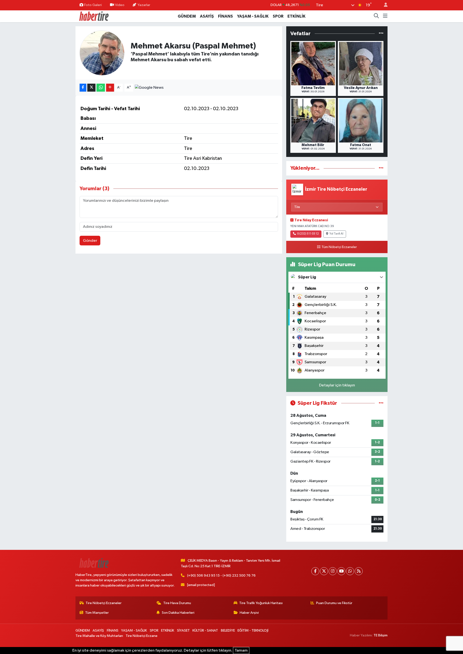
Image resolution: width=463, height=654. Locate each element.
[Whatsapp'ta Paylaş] (100, 88)
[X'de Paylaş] (91, 88)
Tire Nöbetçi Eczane (141, 636)
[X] (324, 571)
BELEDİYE (228, 630)
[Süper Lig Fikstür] (381, 403)
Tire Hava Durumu (177, 603)
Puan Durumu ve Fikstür (334, 603)
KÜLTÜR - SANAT (205, 630)
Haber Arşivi (249, 612)
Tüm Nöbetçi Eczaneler (339, 247)
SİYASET (183, 630)
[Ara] (376, 16)
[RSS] (359, 571)
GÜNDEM (187, 16)
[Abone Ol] (149, 87)
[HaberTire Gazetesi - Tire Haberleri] (93, 16)
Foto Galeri (93, 5)
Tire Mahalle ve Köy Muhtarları (99, 636)
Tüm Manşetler (97, 612)
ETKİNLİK (296, 16)
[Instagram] (333, 571)
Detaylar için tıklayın (337, 385)
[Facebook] (315, 571)
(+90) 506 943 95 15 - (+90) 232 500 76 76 (221, 575)
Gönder (90, 241)
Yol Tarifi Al (336, 233)
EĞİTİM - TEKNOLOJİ (253, 630)
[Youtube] (341, 571)
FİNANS (225, 16)
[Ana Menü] (385, 16)
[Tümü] (381, 34)
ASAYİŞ (207, 16)
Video (119, 5)
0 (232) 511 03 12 (308, 233)
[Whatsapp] (350, 571)
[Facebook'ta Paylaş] (83, 88)
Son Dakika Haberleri (178, 612)
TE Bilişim (381, 635)
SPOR (278, 16)
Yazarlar (143, 5)
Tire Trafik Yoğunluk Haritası (261, 603)
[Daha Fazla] (110, 88)
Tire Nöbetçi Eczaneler (104, 603)
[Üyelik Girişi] (384, 5)
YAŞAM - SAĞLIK (253, 16)
